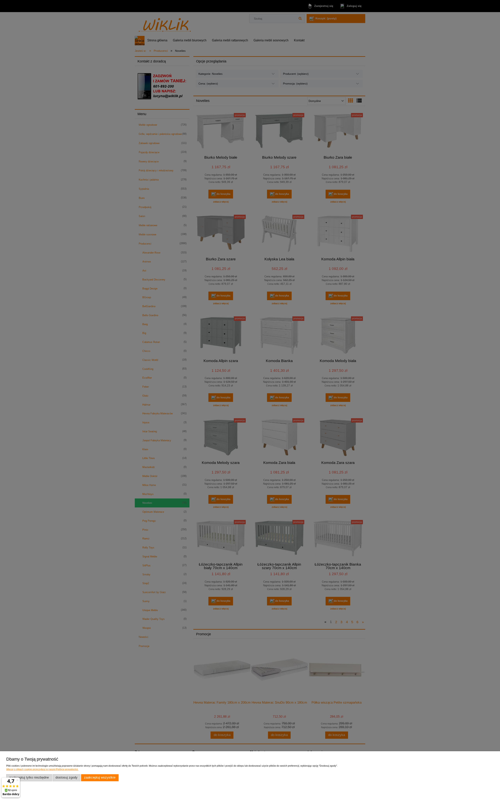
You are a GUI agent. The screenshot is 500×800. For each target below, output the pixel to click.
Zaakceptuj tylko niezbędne (29, 777)
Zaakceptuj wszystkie (99, 777)
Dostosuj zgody (66, 777)
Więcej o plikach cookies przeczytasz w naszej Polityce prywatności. (42, 769)
